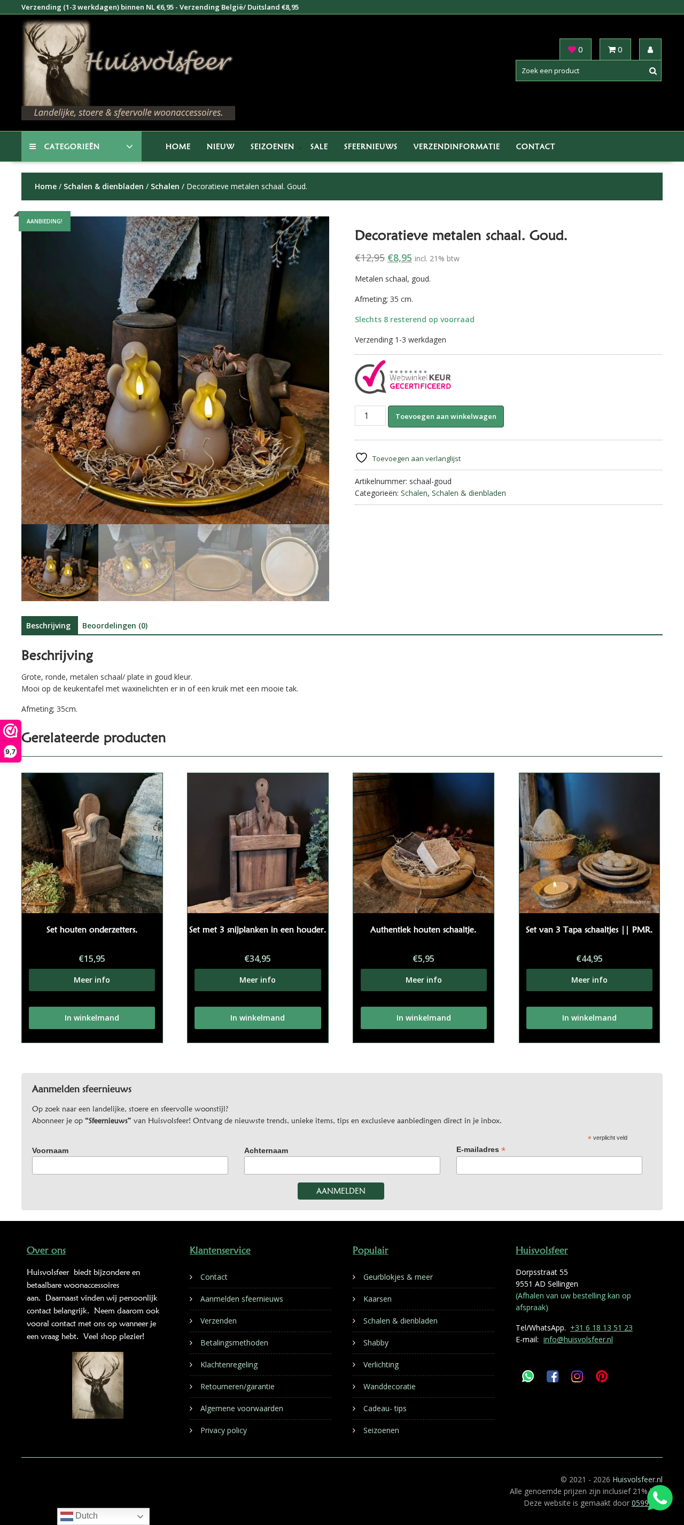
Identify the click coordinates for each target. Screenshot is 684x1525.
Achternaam (266, 1150)
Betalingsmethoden (234, 1342)
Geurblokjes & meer (398, 1277)
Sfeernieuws (371, 146)
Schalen (165, 186)
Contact (535, 146)
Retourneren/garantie (237, 1386)
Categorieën (72, 146)
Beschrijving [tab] (48, 625)
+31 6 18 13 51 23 (601, 1327)
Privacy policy (223, 1430)
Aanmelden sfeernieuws (241, 1299)
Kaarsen (377, 1299)
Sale (319, 146)
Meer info (92, 980)
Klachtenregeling (229, 1364)
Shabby (375, 1342)
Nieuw (221, 146)
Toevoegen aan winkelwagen (445, 416)
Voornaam (50, 1150)
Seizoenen (272, 146)
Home (178, 146)
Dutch (85, 1515)
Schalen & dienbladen (104, 186)
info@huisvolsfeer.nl (578, 1339)
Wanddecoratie (389, 1386)
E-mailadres (481, 1150)
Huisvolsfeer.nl (637, 1479)
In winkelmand (92, 1018)
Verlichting (381, 1364)
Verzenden (218, 1321)
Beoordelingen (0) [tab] (114, 625)
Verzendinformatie (457, 146)
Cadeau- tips (385, 1408)
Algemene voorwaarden (241, 1408)
